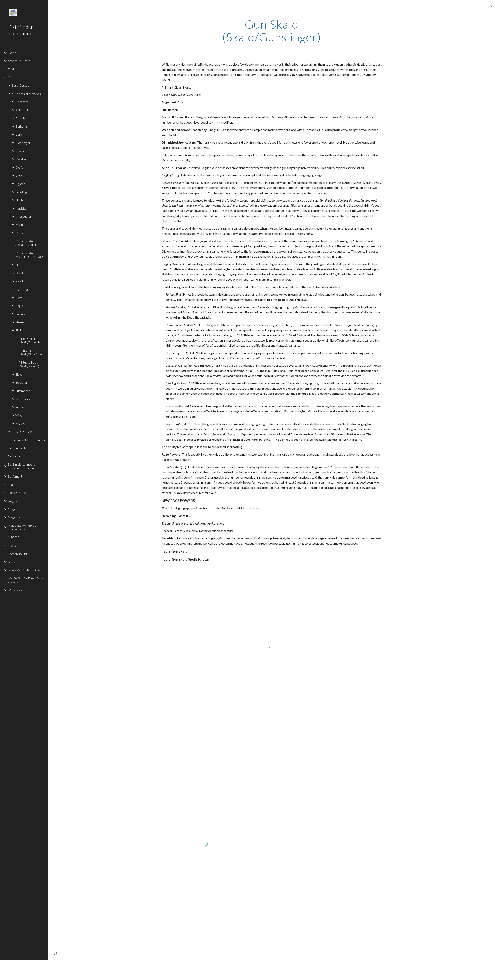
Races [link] (12, 545)
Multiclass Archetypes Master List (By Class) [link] (30, 254)
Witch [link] (19, 415)
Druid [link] (19, 175)
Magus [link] (19, 224)
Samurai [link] (20, 314)
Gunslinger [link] (22, 192)
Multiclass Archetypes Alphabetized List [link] (30, 242)
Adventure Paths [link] (19, 61)
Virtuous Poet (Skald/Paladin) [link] (29, 364)
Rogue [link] (19, 306)
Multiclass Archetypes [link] (26, 93)
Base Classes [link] (20, 85)
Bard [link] (18, 134)
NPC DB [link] (14, 537)
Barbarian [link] (21, 126)
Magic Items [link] (16, 517)
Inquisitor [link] (21, 208)
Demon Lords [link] (17, 448)
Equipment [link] (15, 476)
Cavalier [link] (20, 159)
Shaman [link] (20, 322)
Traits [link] (11, 562)
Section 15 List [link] (17, 553)
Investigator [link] (23, 216)
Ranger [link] (20, 297)
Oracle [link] (20, 273)
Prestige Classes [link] (22, 431)
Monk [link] (19, 233)
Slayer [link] (19, 374)
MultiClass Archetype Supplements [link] (22, 527)
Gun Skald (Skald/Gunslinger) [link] (31, 352)
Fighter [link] (20, 184)
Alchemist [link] (21, 102)
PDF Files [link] (22, 289)
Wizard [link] (20, 423)
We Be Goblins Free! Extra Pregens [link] (25, 580)
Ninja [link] (18, 265)
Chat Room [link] (15, 69)
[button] (490, 5)
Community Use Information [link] (26, 440)
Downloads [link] (15, 456)
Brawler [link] (20, 151)
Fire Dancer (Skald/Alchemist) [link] (30, 340)
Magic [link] (12, 509)
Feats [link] (11, 484)
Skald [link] (19, 330)
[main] (271, 30)
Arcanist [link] (20, 118)
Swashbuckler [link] (24, 399)
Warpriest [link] (22, 407)
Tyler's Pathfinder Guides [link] (24, 570)
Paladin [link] (20, 281)
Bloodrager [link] (22, 143)
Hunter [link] (20, 200)
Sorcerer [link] (21, 382)
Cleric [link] (19, 167)
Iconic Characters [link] (19, 492)
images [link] (12, 501)
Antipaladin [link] (22, 110)
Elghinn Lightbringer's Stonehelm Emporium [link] (22, 466)
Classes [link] (13, 77)
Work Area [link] (15, 590)
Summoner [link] (22, 391)
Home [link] (12, 53)
